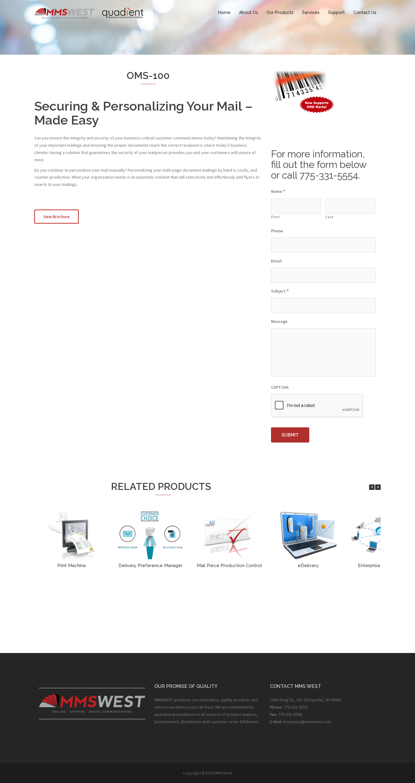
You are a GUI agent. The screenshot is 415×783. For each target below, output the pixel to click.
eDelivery (308, 565)
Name (278, 191)
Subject (280, 291)
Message (279, 321)
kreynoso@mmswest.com (307, 721)
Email (276, 261)
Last (330, 217)
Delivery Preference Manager (150, 565)
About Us (248, 12)
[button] (378, 487)
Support (336, 12)
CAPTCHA (280, 387)
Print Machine (71, 565)
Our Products (279, 12)
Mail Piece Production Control (229, 565)
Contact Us (364, 12)
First (275, 217)
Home (224, 12)
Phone (277, 231)
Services (311, 12)
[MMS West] (89, 12)
